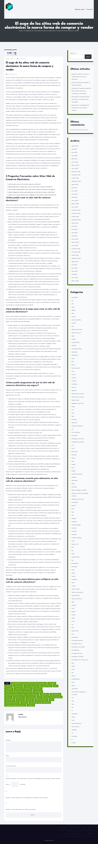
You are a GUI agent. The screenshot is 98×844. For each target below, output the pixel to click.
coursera (74, 387)
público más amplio (41, 699)
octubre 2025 (75, 178)
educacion (74, 422)
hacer (73, 467)
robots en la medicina (77, 592)
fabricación (74, 451)
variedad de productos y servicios (15, 705)
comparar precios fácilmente (23, 688)
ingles (73, 484)
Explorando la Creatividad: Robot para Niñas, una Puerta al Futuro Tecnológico (80, 99)
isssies (12, 59)
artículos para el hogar (31, 686)
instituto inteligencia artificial (79, 490)
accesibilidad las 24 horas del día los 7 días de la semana (28, 683)
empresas (8, 697)
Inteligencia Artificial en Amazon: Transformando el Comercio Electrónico (80, 76)
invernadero (75, 502)
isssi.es (10, 14)
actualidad (52, 683)
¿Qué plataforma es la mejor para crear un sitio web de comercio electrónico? (30, 187)
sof (72, 624)
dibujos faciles (75, 400)
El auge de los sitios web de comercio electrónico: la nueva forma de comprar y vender (51, 30)
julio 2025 (74, 188)
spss (73, 634)
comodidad (9, 688)
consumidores (37, 691)
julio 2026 (74, 149)
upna (73, 704)
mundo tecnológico (77, 538)
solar (73, 627)
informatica (74, 480)
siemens (74, 615)
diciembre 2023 (76, 249)
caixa (73, 371)
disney (73, 406)
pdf (72, 547)
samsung (74, 605)
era (72, 429)
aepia (73, 307)
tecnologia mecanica (77, 653)
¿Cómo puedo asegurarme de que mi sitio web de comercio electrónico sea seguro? (31, 189)
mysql (73, 541)
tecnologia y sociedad (77, 656)
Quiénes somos (80, 9)
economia (74, 419)
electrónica (44, 694)
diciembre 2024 (76, 210)
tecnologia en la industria (78, 647)
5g (72, 300)
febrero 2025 (75, 204)
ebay (73, 416)
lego (73, 512)
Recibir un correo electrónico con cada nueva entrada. (21, 809)
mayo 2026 (75, 155)
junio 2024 (74, 229)
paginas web (75, 544)
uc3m (73, 669)
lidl (72, 515)
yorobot (74, 743)
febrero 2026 (75, 165)
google (73, 464)
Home (21, 30)
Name (7, 756)
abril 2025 (74, 197)
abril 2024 (74, 236)
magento (74, 518)
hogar (39, 697)
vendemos (31, 705)
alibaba (73, 310)
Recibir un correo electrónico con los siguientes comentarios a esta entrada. (27, 797)
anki (73, 326)
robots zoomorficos (77, 599)
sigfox (73, 618)
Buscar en (73, 53)
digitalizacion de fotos (77, 403)
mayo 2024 (75, 233)
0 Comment (22, 59)
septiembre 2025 (76, 181)
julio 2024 (74, 226)
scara (73, 608)
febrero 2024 (75, 242)
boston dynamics (76, 368)
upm (73, 701)
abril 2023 (74, 274)
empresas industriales (77, 426)
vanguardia (74, 714)
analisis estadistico (76, 320)
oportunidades (10, 699)
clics (55, 686)
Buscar (88, 57)
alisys (73, 313)
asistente (74, 345)
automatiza (74, 352)
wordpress (74, 736)
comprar (74, 378)
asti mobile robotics (77, 349)
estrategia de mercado (78, 439)
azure (73, 358)
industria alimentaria (77, 474)
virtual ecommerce (76, 723)
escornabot (74, 435)
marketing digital (76, 525)
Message (8, 740)
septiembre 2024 (76, 220)
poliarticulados (75, 557)
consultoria (74, 384)
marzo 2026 (75, 162)
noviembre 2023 (76, 252)
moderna (74, 534)
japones (74, 505)
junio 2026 (74, 152)
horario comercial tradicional (53, 697)
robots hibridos (76, 595)
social (73, 621)
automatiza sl (75, 355)
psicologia (74, 566)
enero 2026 (75, 168)
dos (73, 410)
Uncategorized (12, 74)
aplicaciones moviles (77, 329)
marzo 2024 (75, 239)
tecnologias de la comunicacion (80, 660)
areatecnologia (75, 342)
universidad (75, 689)
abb (73, 304)
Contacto (90, 9)
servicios (24, 702)
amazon (74, 316)
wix (72, 733)
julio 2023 (74, 265)
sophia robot (75, 631)
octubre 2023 (75, 255)
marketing (74, 521)
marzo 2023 (75, 277)
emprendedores (55, 694)
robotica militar (76, 589)
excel (73, 448)
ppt (72, 560)
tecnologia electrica (77, 644)
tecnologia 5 (75, 637)
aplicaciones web (76, 333)
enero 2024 (75, 245)
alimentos (8, 686)
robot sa (74, 586)
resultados (74, 579)
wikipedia (74, 730)
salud (73, 602)
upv (72, 707)
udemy (73, 676)
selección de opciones (12, 702)
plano (73, 554)
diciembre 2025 (76, 171)
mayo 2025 (74, 194)
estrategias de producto (78, 442)
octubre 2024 (75, 216)
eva (72, 445)
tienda (73, 666)
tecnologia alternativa (77, 640)
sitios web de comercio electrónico (39, 702)
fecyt (73, 461)
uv (72, 710)
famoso (73, 458)
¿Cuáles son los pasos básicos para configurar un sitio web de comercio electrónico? (32, 195)
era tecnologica (76, 432)
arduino (74, 339)
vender (73, 717)
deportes (74, 390)
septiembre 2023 (76, 258)
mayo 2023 (74, 271)
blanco (73, 365)
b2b (73, 361)
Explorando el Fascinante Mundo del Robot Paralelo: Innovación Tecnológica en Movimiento (81, 90)
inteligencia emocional (77, 499)
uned (73, 682)
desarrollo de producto (78, 397)
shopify (73, 611)
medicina (74, 528)
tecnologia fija (75, 650)
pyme (73, 570)
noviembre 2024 (76, 213)
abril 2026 (74, 159)
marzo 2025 (75, 200)
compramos (38, 688)
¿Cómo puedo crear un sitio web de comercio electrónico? (24, 184)
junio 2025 (74, 191)
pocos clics (20, 699)
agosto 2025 (75, 184)
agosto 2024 (75, 223)
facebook (74, 455)
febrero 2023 (75, 281)
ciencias (74, 374)
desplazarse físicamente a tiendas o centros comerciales (22, 694)
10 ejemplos (75, 297)
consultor (74, 381)
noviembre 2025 (76, 175)
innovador (74, 487)
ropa (51, 699)
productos (30, 699)
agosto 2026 (75, 146)
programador (75, 563)
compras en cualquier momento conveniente (18, 691)
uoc (73, 698)
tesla (73, 663)
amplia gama (18, 686)
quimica (74, 576)
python (73, 573)
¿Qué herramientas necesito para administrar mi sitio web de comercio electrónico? (31, 192)
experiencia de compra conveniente (24, 697)
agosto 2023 (75, 261)
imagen (73, 471)
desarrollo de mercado (78, 394)
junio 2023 (74, 268)
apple (73, 336)
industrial (74, 477)
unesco (73, 685)
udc (73, 672)
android (74, 323)
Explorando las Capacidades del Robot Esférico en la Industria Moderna (80, 107)
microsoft (74, 531)
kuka (73, 509)
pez (73, 550)
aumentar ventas (46, 686)
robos (73, 582)
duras (73, 413)
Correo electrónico (33, 787)
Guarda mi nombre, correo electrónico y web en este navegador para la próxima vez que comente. (33, 778)
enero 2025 (75, 207)
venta (73, 720)
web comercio (75, 726)
